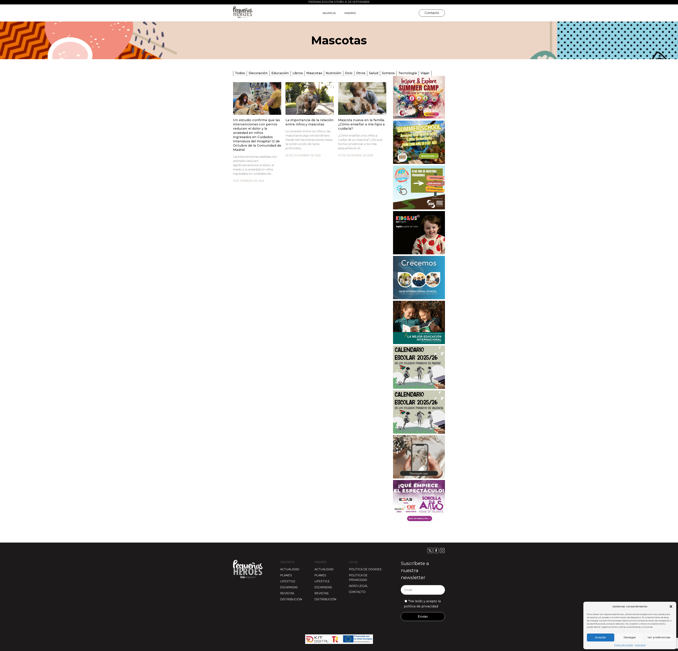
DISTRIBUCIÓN (291, 599)
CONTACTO (357, 592)
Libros (298, 73)
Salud (373, 73)
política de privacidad (421, 606)
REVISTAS (287, 593)
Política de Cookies (623, 645)
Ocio (348, 73)
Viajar (425, 73)
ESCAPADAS (289, 587)
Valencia (329, 13)
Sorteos (388, 73)
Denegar (630, 637)
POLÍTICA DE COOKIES (365, 569)
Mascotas (314, 73)
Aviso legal (640, 645)
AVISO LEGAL (358, 586)
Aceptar (600, 637)
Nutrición (333, 73)
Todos (240, 73)
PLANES (286, 575)
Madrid (350, 13)
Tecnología (407, 73)
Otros (360, 73)
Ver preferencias (658, 637)
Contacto (432, 13)
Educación (280, 73)
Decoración (258, 73)
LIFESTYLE (287, 581)
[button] (671, 606)
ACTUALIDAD (289, 569)
